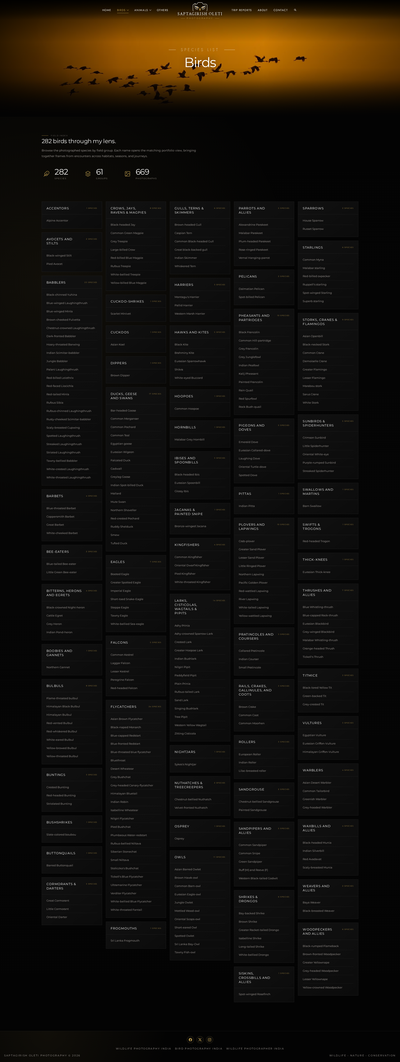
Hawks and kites (192, 332)
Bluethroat (118, 760)
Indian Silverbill (313, 850)
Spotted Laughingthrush (63, 435)
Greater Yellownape (316, 962)
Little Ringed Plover (252, 566)
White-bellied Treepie (125, 274)
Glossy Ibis (182, 491)
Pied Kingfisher (185, 573)
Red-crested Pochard (125, 518)
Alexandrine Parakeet (253, 224)
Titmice (310, 675)
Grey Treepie (119, 241)
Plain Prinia (182, 683)
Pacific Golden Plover (253, 582)
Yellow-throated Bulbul (62, 756)
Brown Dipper (120, 375)
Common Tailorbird (316, 791)
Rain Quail (246, 390)
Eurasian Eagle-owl (188, 894)
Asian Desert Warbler (317, 782)
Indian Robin (119, 801)
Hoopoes (184, 396)
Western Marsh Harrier (190, 313)
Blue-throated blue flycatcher (131, 752)
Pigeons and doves (252, 427)
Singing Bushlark (186, 708)
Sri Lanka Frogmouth (125, 940)
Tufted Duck (119, 543)
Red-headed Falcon (124, 688)
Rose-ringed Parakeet (253, 249)
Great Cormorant (57, 900)
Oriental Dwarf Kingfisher (192, 565)
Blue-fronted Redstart (125, 743)
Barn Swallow (312, 506)
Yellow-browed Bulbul (61, 748)
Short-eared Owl (186, 927)
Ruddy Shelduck (122, 526)
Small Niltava (120, 860)
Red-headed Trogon (316, 541)
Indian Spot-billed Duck (127, 485)
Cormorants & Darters (61, 886)
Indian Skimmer (186, 257)
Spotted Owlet (184, 935)
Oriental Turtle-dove (252, 466)
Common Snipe (249, 853)
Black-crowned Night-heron (65, 607)
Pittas (245, 494)
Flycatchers (123, 707)
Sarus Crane (311, 394)
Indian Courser (249, 659)
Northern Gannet (58, 667)
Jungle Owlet (184, 902)
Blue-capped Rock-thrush (320, 615)
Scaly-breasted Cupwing (63, 427)
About (263, 10)
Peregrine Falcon (122, 679)
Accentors (57, 208)
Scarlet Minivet (121, 313)
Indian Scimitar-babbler (62, 352)
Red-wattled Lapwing (253, 591)
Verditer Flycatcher (123, 893)
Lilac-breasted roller (252, 770)
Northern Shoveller (123, 510)
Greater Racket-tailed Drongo (259, 930)
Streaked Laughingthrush (64, 444)
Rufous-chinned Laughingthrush (68, 411)
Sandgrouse (251, 789)
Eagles (118, 562)
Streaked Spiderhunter (318, 471)
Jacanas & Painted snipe (189, 512)
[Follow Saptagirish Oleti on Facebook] (190, 1039)
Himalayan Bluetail (124, 793)
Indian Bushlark (185, 658)
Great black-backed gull (191, 249)
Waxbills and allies (316, 828)
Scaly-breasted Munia (317, 867)
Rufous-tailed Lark (187, 691)
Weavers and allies (316, 888)
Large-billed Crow (123, 249)
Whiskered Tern (185, 266)
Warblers (313, 770)
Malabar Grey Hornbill (190, 439)
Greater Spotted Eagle (126, 582)
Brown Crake (247, 706)
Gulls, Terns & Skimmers (189, 210)
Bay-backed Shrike (252, 913)
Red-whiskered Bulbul (61, 731)
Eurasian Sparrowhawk (190, 361)
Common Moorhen (252, 723)
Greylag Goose (120, 476)
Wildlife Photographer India (255, 1048)
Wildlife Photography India (143, 1048)
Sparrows (313, 208)
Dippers (119, 363)
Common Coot (249, 715)
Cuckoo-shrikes (127, 301)
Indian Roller (247, 762)
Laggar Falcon (120, 663)
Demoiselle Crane (315, 361)
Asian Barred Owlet (188, 869)
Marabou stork (312, 386)
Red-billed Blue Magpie (127, 257)
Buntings (56, 775)
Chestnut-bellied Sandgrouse (259, 801)
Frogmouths (124, 928)
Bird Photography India (198, 1048)
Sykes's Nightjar (185, 764)
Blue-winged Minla (59, 311)
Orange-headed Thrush (319, 648)
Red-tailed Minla (57, 394)
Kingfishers (187, 545)
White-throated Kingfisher (192, 582)
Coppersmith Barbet (60, 516)
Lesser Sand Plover (251, 557)
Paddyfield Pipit (185, 675)
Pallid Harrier (184, 305)
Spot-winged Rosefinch (254, 994)
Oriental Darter (56, 917)
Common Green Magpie (127, 233)
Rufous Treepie (121, 266)
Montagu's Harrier (187, 297)
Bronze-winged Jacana (190, 526)
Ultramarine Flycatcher (126, 885)
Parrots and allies (252, 210)
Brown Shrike (248, 921)
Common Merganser (125, 418)
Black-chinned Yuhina (61, 294)
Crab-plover (247, 541)
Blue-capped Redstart (126, 735)
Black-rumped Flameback (321, 946)
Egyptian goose (121, 443)
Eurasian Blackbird (316, 623)
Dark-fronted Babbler (61, 336)
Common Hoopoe (187, 408)
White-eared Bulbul (60, 739)
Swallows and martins (318, 492)
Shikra (179, 369)
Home (106, 10)
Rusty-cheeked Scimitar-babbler (68, 419)
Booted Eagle (120, 574)
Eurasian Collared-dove (254, 450)
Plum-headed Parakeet (255, 241)
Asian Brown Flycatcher (126, 719)
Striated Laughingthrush (63, 452)
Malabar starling (314, 268)
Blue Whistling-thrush (318, 607)
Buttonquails (60, 853)
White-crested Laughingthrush (67, 469)
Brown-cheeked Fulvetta (63, 319)
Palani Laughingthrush (62, 369)
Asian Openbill (313, 336)
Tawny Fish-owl (185, 952)
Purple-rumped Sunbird (319, 462)
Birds (121, 10)
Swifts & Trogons (312, 527)
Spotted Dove (248, 475)
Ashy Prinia (182, 625)
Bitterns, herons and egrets (64, 593)
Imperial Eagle (121, 590)
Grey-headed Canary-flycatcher (132, 785)
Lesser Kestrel (120, 671)
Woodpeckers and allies (317, 931)
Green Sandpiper (250, 861)
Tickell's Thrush (313, 656)
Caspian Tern (183, 233)
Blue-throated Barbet (61, 508)
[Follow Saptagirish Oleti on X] (200, 1039)
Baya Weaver (311, 902)
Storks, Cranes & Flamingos (320, 322)
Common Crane (313, 352)
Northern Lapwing (251, 574)
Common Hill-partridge (255, 340)
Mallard (116, 493)
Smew (115, 535)
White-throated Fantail (126, 909)
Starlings (313, 247)
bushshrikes (59, 822)
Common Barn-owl (188, 886)
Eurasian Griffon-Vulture (319, 743)
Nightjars (185, 752)
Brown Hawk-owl (186, 877)
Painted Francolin (251, 382)
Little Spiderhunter (316, 446)
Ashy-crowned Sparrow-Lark (194, 633)
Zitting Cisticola (185, 733)
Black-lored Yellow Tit (317, 687)
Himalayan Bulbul (59, 714)
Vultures (312, 723)
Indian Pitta (247, 506)
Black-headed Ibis (187, 474)
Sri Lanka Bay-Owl (187, 944)
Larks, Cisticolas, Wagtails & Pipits (186, 607)
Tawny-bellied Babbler (62, 460)
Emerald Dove (248, 442)
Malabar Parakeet (251, 233)
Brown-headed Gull (188, 224)
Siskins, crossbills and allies (254, 977)
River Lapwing (248, 599)
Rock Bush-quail (250, 406)
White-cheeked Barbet (62, 533)
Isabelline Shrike (250, 938)
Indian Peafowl (249, 365)
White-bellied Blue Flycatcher (131, 901)
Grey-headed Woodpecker (321, 970)
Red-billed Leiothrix (60, 377)
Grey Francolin (248, 348)
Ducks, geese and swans (124, 396)
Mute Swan (118, 501)
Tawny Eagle (119, 615)
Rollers (247, 742)
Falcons (119, 642)
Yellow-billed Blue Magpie (128, 282)
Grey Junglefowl (250, 357)
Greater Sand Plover (252, 549)
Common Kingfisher (188, 557)
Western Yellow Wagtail (190, 725)
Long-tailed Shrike (251, 946)
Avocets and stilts (59, 241)
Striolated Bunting (59, 803)
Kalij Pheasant (248, 373)
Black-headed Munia (317, 842)
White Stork (311, 402)
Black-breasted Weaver (318, 910)
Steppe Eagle (120, 607)
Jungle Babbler (57, 361)
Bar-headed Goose (123, 410)
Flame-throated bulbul (62, 698)
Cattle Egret (54, 615)
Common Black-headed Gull (194, 241)
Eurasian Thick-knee (316, 572)
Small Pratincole (250, 667)
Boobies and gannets (59, 653)
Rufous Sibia (54, 402)
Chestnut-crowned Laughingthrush (70, 328)
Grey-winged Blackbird (318, 631)
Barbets (54, 496)
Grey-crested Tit (313, 704)
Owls (180, 857)
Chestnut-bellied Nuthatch (193, 799)
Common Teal (120, 435)
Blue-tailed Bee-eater (61, 563)
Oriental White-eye (316, 454)
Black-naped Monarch (126, 727)
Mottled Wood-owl (187, 910)
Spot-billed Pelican (252, 297)
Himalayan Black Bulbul (63, 706)
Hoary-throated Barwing (63, 344)
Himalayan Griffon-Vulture (321, 751)
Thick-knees (315, 560)
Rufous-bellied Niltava (126, 843)
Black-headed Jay (123, 224)
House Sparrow (313, 220)
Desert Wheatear (122, 768)
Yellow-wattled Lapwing (255, 615)
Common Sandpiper (253, 845)
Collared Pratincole (252, 650)
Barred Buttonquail (59, 865)
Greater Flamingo (315, 369)
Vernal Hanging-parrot (254, 257)
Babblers (56, 282)
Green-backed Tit (314, 696)
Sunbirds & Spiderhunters (318, 423)
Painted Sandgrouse (253, 810)
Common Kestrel (122, 654)
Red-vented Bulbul (59, 723)
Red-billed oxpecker (316, 276)
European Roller (250, 754)
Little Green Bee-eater (61, 572)
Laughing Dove (249, 458)
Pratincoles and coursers (256, 636)
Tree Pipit (181, 716)
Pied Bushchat (121, 826)
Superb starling (313, 301)
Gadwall (116, 468)
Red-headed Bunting (61, 795)
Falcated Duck (120, 460)
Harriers (184, 285)
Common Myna (313, 259)
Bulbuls (54, 686)
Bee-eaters (57, 552)
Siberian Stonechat (124, 851)
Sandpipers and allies (255, 831)
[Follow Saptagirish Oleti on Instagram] (209, 1039)
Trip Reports (242, 10)
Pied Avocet (54, 263)
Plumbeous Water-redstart (129, 835)
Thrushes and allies (317, 592)
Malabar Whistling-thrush (320, 640)
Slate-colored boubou (61, 834)
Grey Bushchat (121, 777)
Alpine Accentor (57, 220)
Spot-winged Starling (317, 292)
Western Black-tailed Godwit (258, 878)
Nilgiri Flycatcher (122, 818)
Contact (281, 10)
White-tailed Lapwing (254, 607)
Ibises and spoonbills (186, 460)
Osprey (182, 826)
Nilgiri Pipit (182, 667)
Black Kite (181, 344)
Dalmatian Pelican (251, 288)
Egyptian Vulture (314, 735)
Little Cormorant (57, 909)
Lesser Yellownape (315, 979)
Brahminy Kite (184, 352)
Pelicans (248, 276)
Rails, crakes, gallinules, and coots (255, 690)
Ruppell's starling (314, 284)
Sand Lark (181, 700)
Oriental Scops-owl (187, 919)
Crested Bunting (57, 787)
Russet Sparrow (313, 228)
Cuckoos (120, 332)
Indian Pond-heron (59, 632)
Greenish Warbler (314, 799)
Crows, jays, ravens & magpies (128, 210)
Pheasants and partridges (254, 318)
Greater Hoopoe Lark (189, 650)
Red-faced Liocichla (59, 386)
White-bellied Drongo (254, 954)
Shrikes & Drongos (248, 899)
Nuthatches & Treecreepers (189, 785)
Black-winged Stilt (59, 255)
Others (162, 10)
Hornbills (185, 427)
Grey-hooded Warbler (317, 807)
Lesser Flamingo (314, 377)
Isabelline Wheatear (124, 810)
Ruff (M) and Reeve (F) (253, 870)
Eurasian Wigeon (122, 452)
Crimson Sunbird (314, 437)
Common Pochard (123, 427)
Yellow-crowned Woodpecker (322, 987)
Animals (141, 10)
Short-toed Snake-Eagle (127, 599)
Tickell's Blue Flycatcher (127, 876)
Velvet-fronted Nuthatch (191, 807)
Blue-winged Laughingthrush (67, 303)
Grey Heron (54, 623)
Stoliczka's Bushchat (125, 868)
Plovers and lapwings (252, 527)
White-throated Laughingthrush (68, 477)
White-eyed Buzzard (189, 377)
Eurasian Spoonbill (187, 482)
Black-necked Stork (316, 344)
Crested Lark (183, 642)
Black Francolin (249, 332)
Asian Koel (118, 344)
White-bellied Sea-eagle (127, 623)
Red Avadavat (312, 859)
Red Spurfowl (248, 398)
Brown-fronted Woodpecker (322, 954)
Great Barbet (55, 524)
